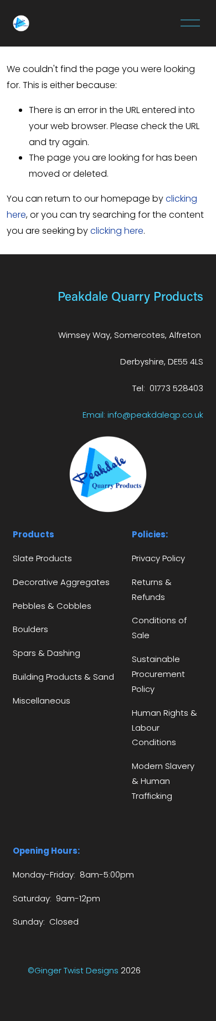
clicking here (116, 230)
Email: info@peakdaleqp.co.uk (143, 414)
